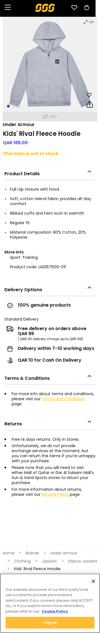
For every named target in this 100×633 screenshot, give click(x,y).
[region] (50, 603)
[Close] (93, 581)
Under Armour (19, 124)
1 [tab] (8, 106)
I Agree (50, 622)
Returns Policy (55, 494)
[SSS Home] (45, 7)
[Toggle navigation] (7, 7)
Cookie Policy (55, 611)
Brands (32, 553)
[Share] (89, 105)
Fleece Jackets (82, 561)
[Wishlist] (74, 7)
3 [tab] (19, 106)
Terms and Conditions (63, 399)
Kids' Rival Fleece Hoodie (37, 568)
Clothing (22, 561)
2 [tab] (14, 106)
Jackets (49, 561)
